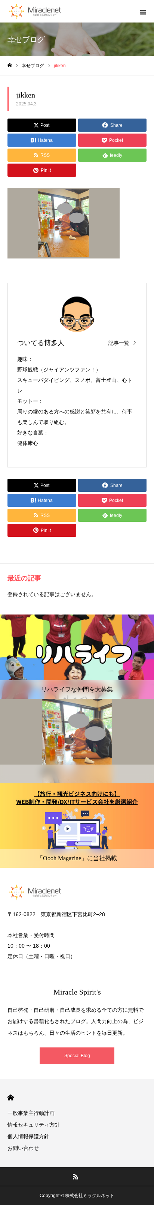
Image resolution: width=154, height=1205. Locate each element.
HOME (10, 1097)
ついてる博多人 (40, 343)
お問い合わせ (23, 1148)
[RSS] (76, 1176)
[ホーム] (9, 65)
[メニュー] (142, 11)
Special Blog (77, 1055)
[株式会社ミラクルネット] (35, 11)
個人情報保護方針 (28, 1136)
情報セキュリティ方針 (33, 1125)
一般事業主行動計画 (31, 1113)
